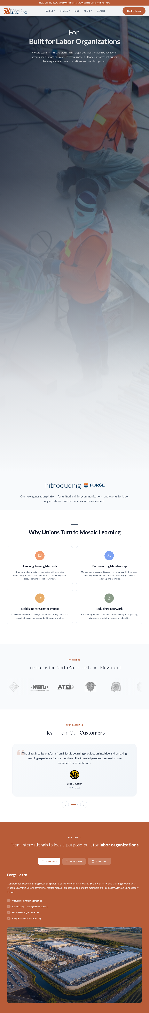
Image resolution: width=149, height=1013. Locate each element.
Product (49, 10)
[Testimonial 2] (77, 804)
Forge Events (101, 861)
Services (64, 10)
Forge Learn (51, 861)
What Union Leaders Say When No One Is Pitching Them (84, 2)
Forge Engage (76, 861)
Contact (101, 10)
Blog (76, 10)
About (87, 10)
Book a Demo (134, 10)
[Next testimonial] (83, 804)
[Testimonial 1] (73, 804)
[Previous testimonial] (65, 804)
